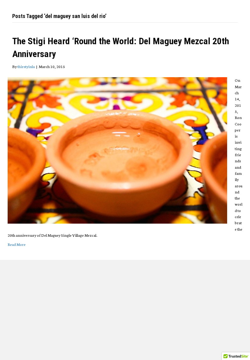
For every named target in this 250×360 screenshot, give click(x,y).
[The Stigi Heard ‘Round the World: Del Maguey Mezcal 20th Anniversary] (117, 149)
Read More (17, 244)
